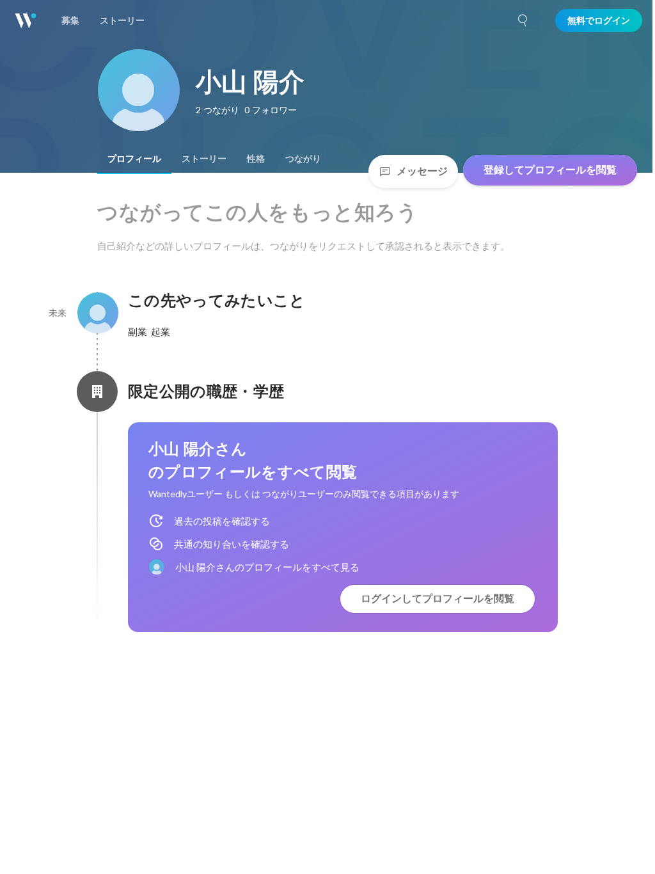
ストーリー (204, 158)
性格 (256, 158)
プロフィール (134, 158)
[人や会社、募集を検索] (523, 20)
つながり (303, 158)
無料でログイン (598, 20)
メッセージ (422, 171)
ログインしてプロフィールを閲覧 (437, 598)
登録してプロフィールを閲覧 (550, 170)
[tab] (134, 158)
